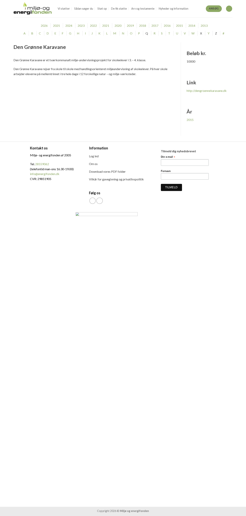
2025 (56, 25)
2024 (68, 25)
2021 (105, 25)
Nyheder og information (173, 8)
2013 (204, 25)
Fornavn (166, 171)
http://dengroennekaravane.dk (207, 90)
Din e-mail (168, 157)
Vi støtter (64, 8)
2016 (167, 25)
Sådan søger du (83, 8)
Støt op (102, 8)
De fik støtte (119, 8)
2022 (93, 25)
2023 (81, 25)
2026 (44, 25)
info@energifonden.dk (44, 174)
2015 (179, 25)
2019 (130, 25)
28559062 (42, 164)
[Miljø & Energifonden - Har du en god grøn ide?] (32, 9)
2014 (191, 25)
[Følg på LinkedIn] (99, 201)
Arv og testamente (143, 8)
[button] (229, 9)
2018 (142, 25)
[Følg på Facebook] (92, 201)
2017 (154, 25)
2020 (118, 25)
